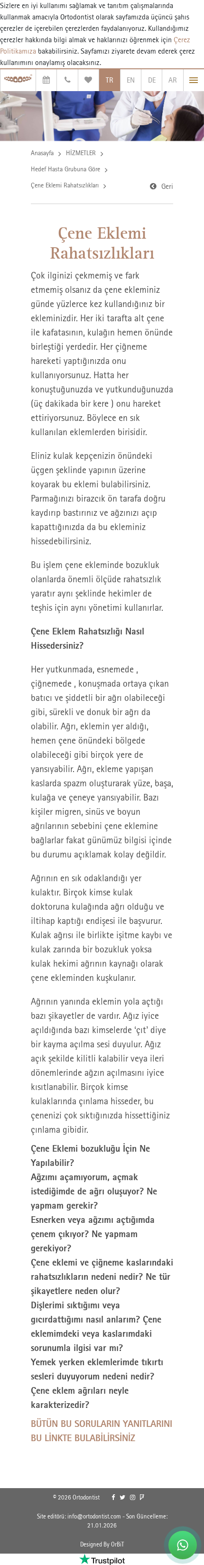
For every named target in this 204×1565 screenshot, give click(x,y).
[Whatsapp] (182, 1545)
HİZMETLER (81, 153)
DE (152, 79)
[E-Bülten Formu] (88, 80)
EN (131, 79)
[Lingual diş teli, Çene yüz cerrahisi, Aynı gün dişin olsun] (18, 80)
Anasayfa (42, 153)
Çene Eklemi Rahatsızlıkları (65, 185)
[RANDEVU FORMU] (46, 80)
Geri (167, 186)
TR (109, 79)
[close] (194, 80)
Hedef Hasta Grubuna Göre (65, 169)
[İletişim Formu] (67, 80)
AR (172, 79)
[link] (113, 1497)
